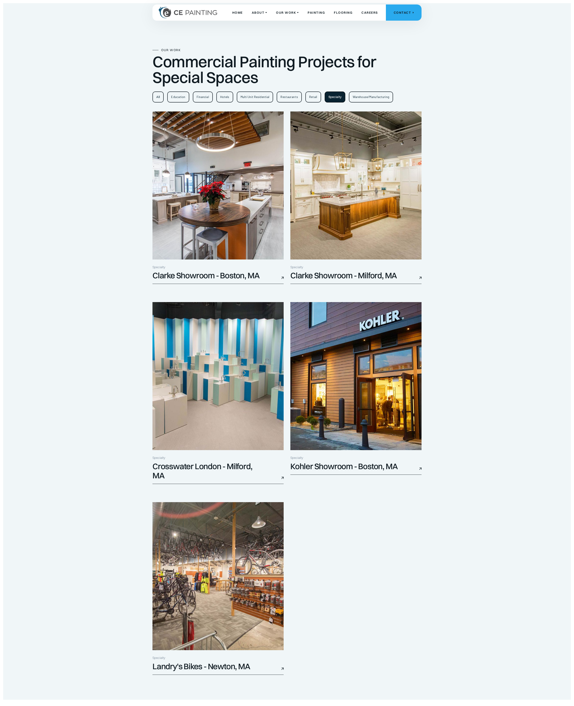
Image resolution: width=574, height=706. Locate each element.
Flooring (343, 13)
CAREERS (369, 13)
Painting (316, 13)
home (237, 13)
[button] (259, 12)
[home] (188, 12)
